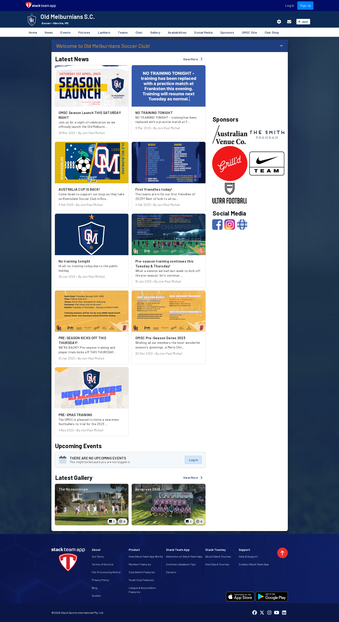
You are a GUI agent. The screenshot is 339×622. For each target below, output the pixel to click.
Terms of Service (102, 564)
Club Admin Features (142, 572)
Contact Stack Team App (254, 564)
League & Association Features (142, 589)
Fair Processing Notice (106, 572)
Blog (95, 587)
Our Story (98, 556)
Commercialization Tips (181, 564)
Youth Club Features (141, 579)
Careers (171, 572)
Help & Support (248, 556)
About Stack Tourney (218, 556)
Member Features (140, 564)
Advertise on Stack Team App (184, 556)
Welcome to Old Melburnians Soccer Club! (103, 46)
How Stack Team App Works (146, 556)
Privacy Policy (100, 579)
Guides (96, 595)
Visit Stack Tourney (217, 564)
